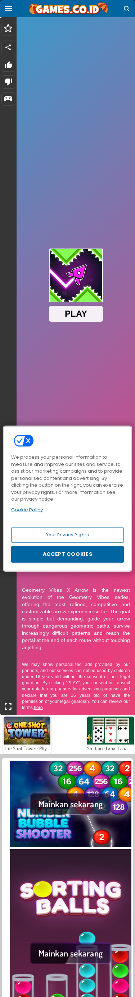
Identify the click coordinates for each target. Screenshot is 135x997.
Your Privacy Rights (67, 535)
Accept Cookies (68, 554)
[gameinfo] (8, 99)
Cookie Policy (27, 509)
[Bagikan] (8, 47)
